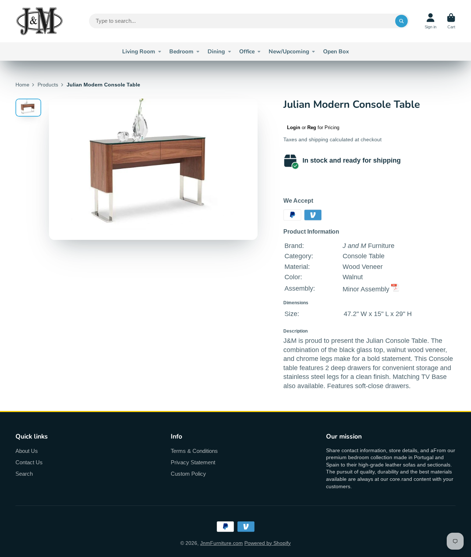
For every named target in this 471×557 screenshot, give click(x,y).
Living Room (138, 51)
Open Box (336, 51)
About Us (26, 451)
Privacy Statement (193, 462)
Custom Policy (188, 474)
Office (247, 51)
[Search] (401, 21)
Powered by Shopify (267, 543)
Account (430, 21)
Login (293, 127)
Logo (39, 21)
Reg (311, 127)
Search (24, 474)
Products (48, 85)
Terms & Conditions (194, 451)
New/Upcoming (289, 51)
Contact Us (29, 462)
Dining (216, 51)
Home (22, 85)
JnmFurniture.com (221, 543)
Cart (451, 21)
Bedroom (181, 51)
